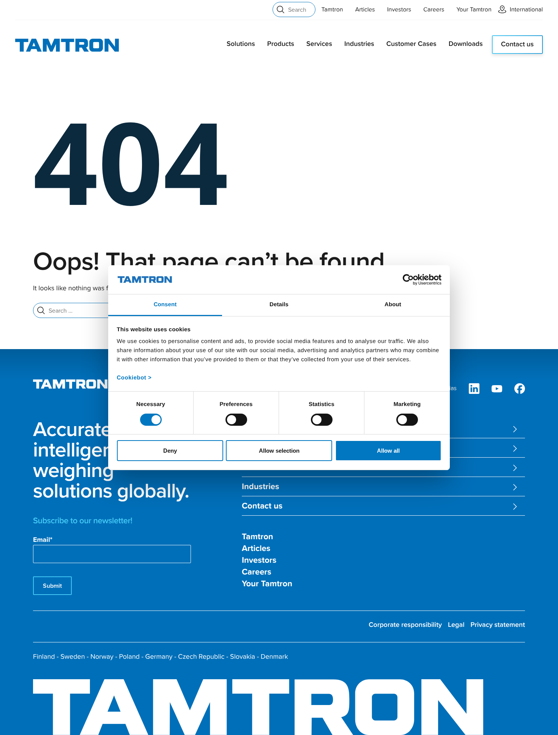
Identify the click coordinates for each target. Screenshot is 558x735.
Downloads (466, 44)
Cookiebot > (134, 378)
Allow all (388, 450)
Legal (456, 625)
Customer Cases (411, 44)
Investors (399, 9)
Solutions (241, 44)
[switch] (236, 420)
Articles (365, 9)
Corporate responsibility (405, 625)
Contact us (517, 44)
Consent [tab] (165, 304)
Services (319, 44)
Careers (433, 9)
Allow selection (279, 450)
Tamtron (332, 9)
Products (280, 44)
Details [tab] (279, 304)
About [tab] (393, 304)
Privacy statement (498, 625)
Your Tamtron (474, 9)
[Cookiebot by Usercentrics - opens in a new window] (408, 279)
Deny (170, 450)
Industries (359, 44)
